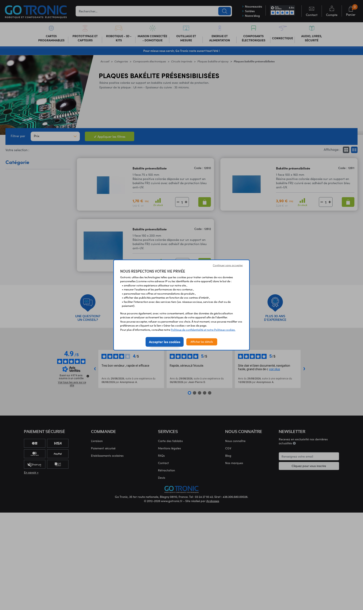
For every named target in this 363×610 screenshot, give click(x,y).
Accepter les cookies (164, 341)
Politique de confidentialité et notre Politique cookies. (203, 330)
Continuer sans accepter (228, 265)
